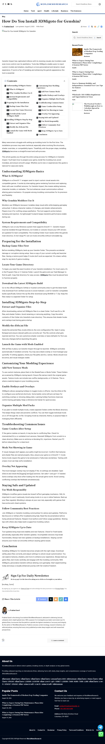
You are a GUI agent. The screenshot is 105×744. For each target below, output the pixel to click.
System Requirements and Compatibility (18, 98)
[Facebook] (3, 4)
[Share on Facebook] (88, 26)
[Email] (95, 26)
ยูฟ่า (52, 681)
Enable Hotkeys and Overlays (53, 95)
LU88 (86, 681)
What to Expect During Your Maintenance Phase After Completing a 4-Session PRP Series (87, 63)
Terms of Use (25, 588)
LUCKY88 (35, 681)
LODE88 (28, 681)
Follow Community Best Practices (49, 126)
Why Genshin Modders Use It (21, 93)
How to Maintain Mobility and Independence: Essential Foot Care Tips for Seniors (87, 85)
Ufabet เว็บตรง (93, 679)
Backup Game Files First (19, 106)
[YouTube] (8, 4)
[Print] (101, 26)
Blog (3, 16)
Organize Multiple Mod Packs (53, 99)
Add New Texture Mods (50, 92)
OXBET (58, 681)
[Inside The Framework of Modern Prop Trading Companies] (77, 52)
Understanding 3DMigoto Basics (18, 86)
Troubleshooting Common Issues (51, 103)
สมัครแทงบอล (71, 679)
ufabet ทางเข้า (29, 684)
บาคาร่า (47, 681)
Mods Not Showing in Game (52, 110)
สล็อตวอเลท (6, 679)
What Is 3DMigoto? (16, 89)
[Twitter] (5, 4)
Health (74, 68)
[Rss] (11, 4)
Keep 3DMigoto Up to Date (52, 131)
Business (87, 56)
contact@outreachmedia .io (69, 706)
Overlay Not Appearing (50, 114)
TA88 (71, 681)
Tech (73, 99)
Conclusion (42, 134)
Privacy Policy (59, 588)
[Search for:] (85, 37)
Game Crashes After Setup (51, 106)
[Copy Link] (98, 26)
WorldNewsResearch (34, 738)
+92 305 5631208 (66, 709)
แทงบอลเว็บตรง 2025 (58, 679)
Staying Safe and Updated (48, 117)
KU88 (76, 681)
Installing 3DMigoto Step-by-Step (19, 120)
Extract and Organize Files (20, 123)
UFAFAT (8, 684)
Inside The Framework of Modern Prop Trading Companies (93, 51)
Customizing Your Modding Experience (48, 87)
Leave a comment (58, 640)
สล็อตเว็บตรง (25, 679)
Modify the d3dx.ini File (19, 127)
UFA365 (11, 681)
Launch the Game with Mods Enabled (19, 132)
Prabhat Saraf (9, 26)
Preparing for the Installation (18, 103)
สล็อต (42, 681)
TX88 (81, 681)
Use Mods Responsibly (50, 121)
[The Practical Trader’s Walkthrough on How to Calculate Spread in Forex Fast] (77, 107)
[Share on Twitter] (92, 26)
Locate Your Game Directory (21, 110)
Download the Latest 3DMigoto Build (16, 115)
